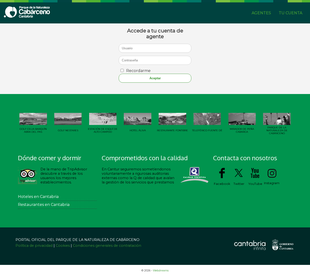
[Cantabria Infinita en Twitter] (239, 177)
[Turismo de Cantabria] (250, 250)
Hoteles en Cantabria (38, 196)
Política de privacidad (35, 245)
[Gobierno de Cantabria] (282, 251)
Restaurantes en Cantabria (44, 204)
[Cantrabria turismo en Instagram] (272, 177)
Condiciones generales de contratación (107, 245)
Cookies (63, 245)
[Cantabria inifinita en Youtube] (255, 177)
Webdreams (161, 270)
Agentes (261, 13)
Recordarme (138, 70)
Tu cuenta (290, 13)
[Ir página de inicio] (27, 16)
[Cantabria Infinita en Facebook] (222, 177)
